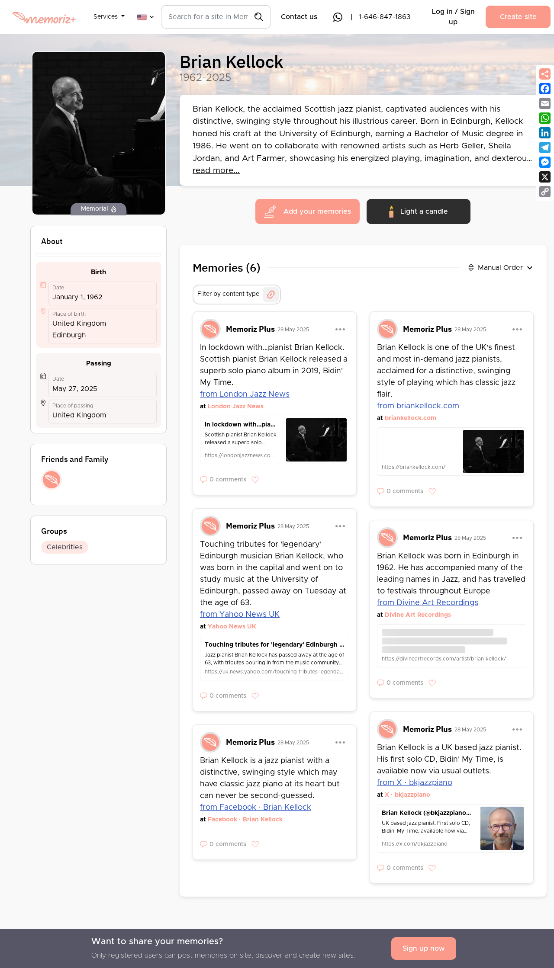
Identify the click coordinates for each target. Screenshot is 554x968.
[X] (545, 177)
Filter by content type (228, 294)
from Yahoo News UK (240, 615)
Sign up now (423, 948)
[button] (109, 12)
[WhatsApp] (545, 118)
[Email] (545, 103)
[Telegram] (545, 147)
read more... (216, 171)
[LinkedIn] (545, 132)
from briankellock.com (418, 406)
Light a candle (424, 211)
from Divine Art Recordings (427, 603)
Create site (518, 16)
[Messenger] (545, 162)
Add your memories (317, 211)
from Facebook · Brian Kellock (255, 807)
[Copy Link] (545, 191)
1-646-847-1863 (384, 16)
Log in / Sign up (453, 17)
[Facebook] (545, 88)
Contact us (299, 16)
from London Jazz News (245, 394)
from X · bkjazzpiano (414, 783)
